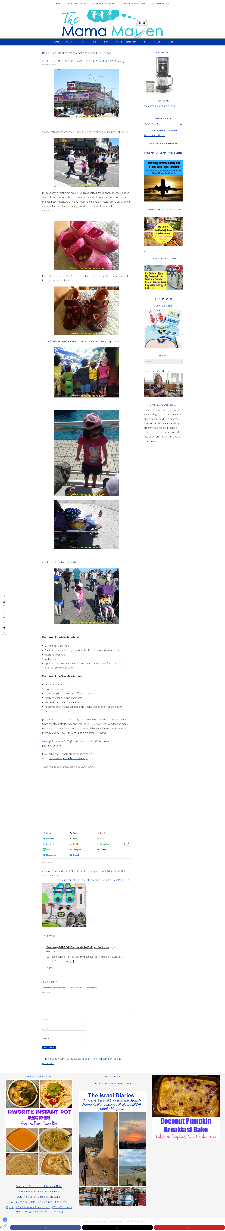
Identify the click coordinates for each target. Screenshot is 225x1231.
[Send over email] (4, 617)
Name (45, 1019)
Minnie (72, 193)
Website (45, 1038)
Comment (46, 992)
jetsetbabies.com (51, 745)
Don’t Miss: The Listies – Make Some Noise (39, 1186)
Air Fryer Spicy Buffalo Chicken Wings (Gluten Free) (39, 1202)
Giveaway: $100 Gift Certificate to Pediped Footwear (77, 947)
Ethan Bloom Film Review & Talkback (39, 1191)
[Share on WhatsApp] (4, 622)
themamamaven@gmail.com (160, 106)
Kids (53, 53)
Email (45, 1029)
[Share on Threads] (4, 627)
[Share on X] (4, 601)
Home (45, 53)
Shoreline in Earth (81, 276)
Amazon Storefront (154, 135)
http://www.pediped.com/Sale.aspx (68, 758)
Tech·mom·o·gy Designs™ (134, 1221)
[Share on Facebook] (4, 596)
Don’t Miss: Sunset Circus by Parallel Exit (39, 1196)
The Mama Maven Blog (112, 23)
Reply (49, 967)
